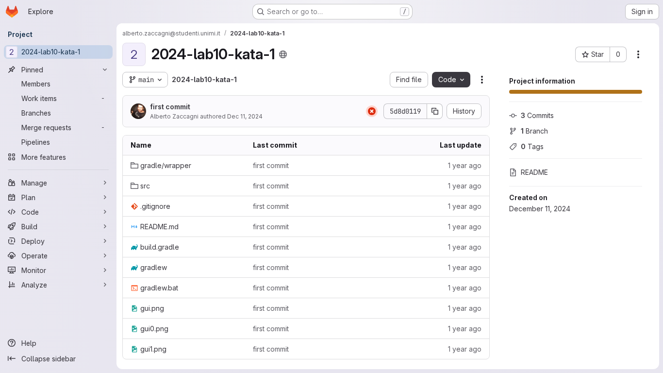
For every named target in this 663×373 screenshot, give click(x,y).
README (534, 172)
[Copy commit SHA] (435, 111)
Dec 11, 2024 (245, 116)
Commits (537, 115)
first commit (170, 106)
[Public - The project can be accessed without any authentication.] (283, 54)
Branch (534, 131)
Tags (532, 146)
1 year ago (464, 165)
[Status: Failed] (372, 111)
